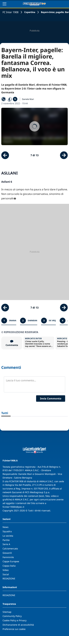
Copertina (29, 12)
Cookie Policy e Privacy (14, 620)
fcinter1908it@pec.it (13, 506)
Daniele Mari (28, 99)
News (6, 527)
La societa (8, 535)
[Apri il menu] (4, 4)
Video (6, 570)
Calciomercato (10, 548)
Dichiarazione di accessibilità (18, 624)
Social (6, 574)
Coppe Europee (11, 561)
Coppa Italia (9, 565)
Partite (6, 540)
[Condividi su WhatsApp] (3, 99)
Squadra (7, 531)
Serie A (6, 544)
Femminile (8, 557)
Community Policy (12, 616)
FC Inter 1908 (10, 12)
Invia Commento (50, 398)
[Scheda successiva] (64, 155)
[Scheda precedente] (5, 155)
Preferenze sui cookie (14, 629)
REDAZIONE (9, 578)
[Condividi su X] (15, 99)
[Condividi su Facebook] (9, 99)
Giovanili (7, 552)
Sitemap (7, 611)
